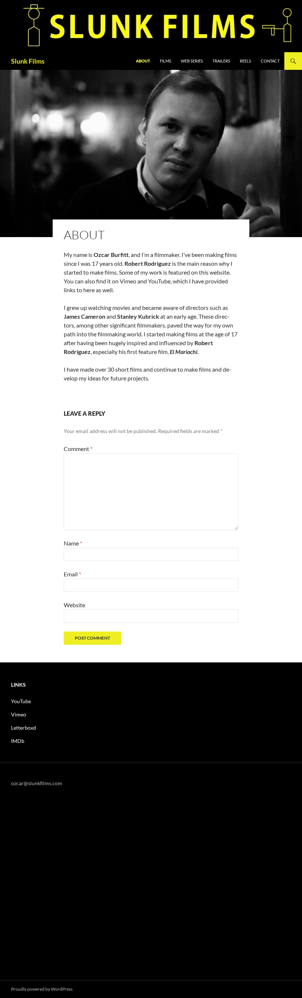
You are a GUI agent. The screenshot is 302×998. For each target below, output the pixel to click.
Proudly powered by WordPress (42, 989)
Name (73, 543)
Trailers (221, 60)
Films (165, 60)
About (143, 60)
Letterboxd (23, 728)
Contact (270, 60)
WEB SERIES (192, 60)
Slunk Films (28, 61)
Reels (245, 60)
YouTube (21, 701)
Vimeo (18, 714)
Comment (78, 448)
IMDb (17, 741)
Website (74, 604)
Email (72, 573)
